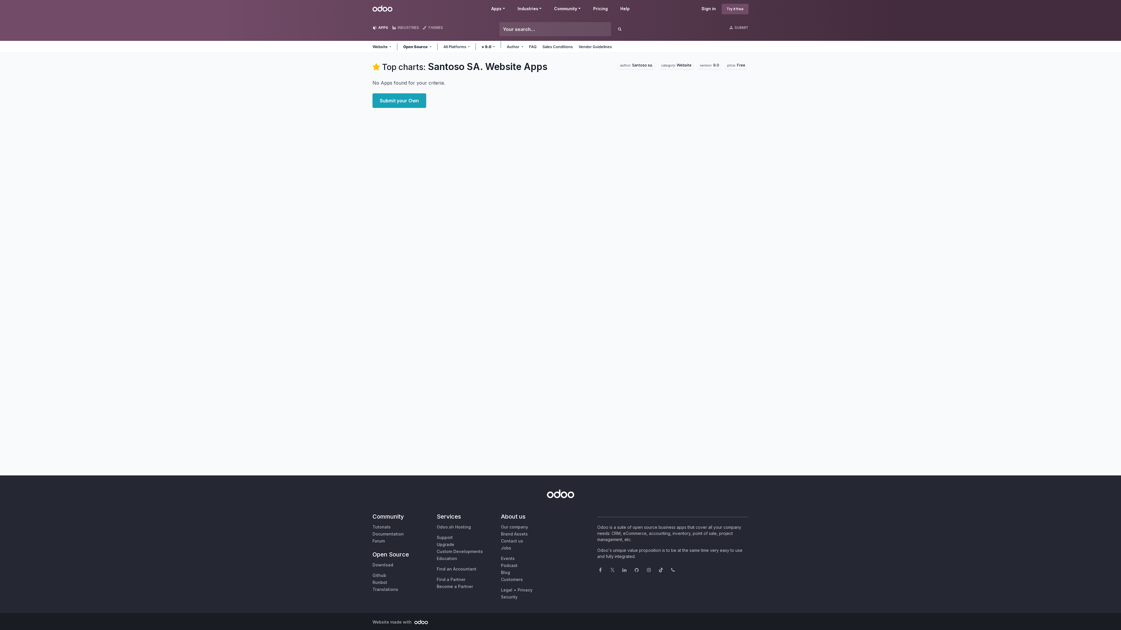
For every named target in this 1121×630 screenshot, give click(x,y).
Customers (512, 579)
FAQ (533, 46)
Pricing (600, 8)
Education (447, 558)
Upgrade (445, 544)
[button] (381, 46)
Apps (496, 8)
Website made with (392, 622)
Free (737, 64)
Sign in (709, 8)
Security (509, 596)
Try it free (735, 9)
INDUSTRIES (408, 27)
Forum (378, 540)
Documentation (388, 533)
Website (677, 64)
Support (445, 537)
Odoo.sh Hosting (454, 526)
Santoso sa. (637, 64)
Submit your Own (399, 101)
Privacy (525, 589)
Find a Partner (451, 579)
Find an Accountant (456, 568)
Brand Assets (514, 533)
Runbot (379, 582)
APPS (382, 27)
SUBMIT (741, 27)
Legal (506, 589)
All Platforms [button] (455, 46)
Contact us (512, 540)
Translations (385, 589)
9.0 (710, 64)
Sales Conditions (557, 46)
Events (508, 558)
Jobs (506, 547)
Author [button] (513, 46)
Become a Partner (455, 586)
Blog (505, 572)
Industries (528, 8)
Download (382, 564)
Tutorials (381, 526)
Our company (514, 526)
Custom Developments (460, 551)
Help (625, 8)
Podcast (509, 565)
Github (379, 575)
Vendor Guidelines (595, 46)
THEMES (435, 27)
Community (565, 8)
